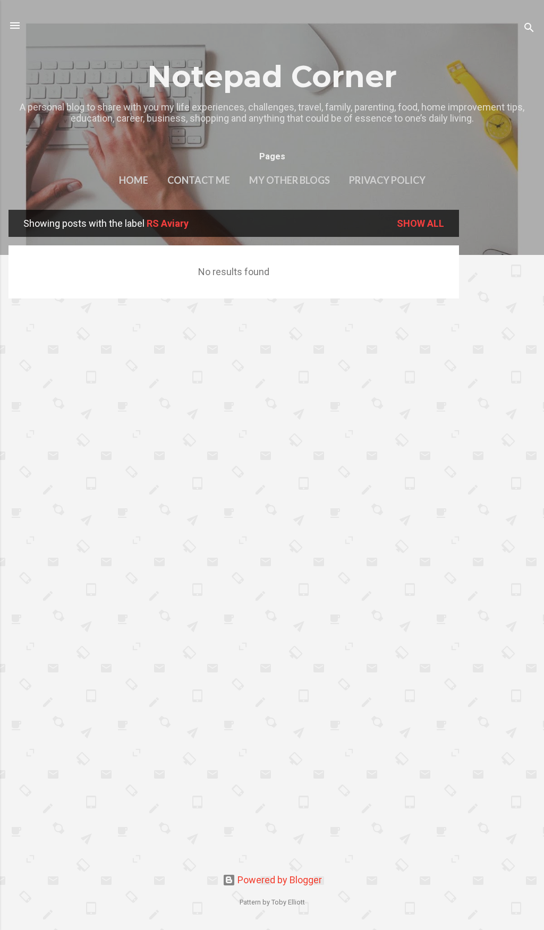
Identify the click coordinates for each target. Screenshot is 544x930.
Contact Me (198, 180)
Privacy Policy (387, 180)
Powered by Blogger (278, 879)
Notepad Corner (272, 76)
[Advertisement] (502, 369)
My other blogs (289, 180)
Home (133, 180)
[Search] (529, 29)
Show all (420, 223)
